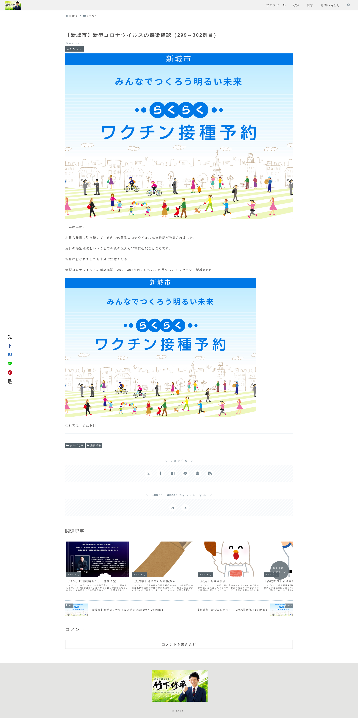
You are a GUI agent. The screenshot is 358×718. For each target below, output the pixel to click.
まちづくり (77, 445)
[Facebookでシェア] (10, 345)
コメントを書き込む (179, 644)
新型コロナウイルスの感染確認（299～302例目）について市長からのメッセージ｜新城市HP (138, 269)
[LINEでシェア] (10, 363)
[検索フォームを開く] (348, 5)
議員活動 (95, 445)
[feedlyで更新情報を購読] (173, 508)
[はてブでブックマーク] (10, 354)
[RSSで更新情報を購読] (185, 508)
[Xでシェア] (10, 336)
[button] (10, 381)
